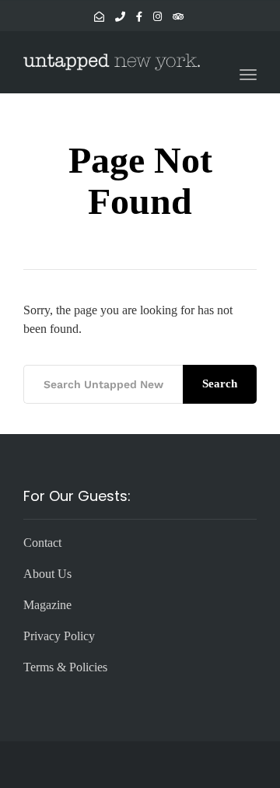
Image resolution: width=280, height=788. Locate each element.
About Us (47, 573)
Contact (42, 542)
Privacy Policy (59, 636)
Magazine (47, 604)
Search (219, 383)
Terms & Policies (65, 667)
